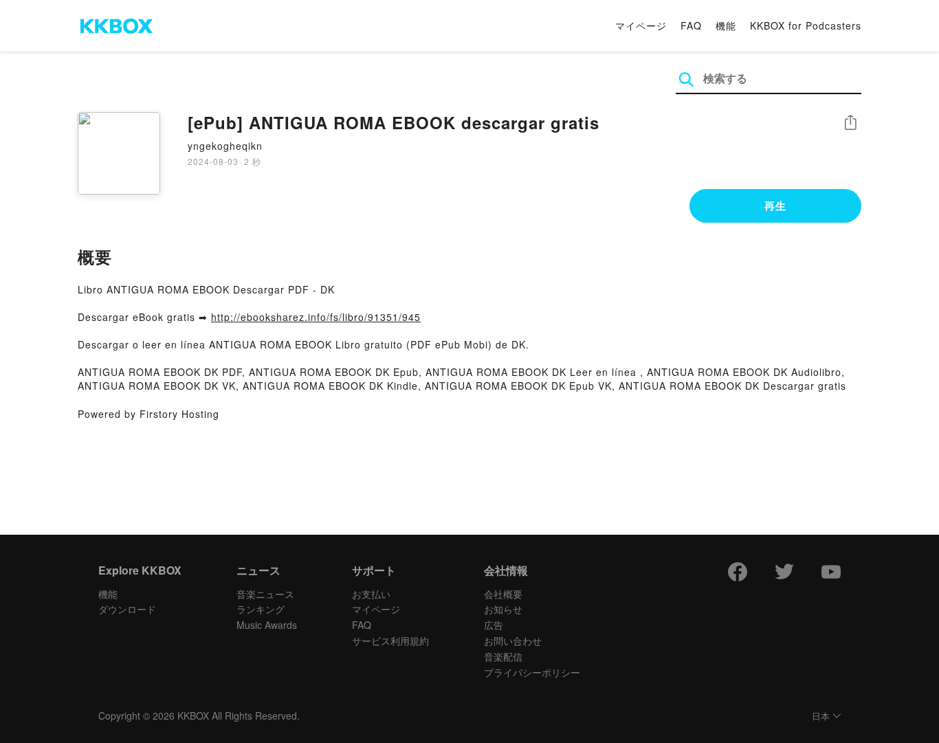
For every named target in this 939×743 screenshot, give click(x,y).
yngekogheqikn (225, 146)
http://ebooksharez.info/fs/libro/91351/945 (316, 317)
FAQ (691, 25)
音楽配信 (503, 656)
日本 (821, 716)
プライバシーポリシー (532, 672)
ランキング (260, 609)
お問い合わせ (513, 640)
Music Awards (266, 625)
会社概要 (503, 594)
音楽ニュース (265, 594)
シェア (850, 122)
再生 (775, 205)
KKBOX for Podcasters (805, 25)
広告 (493, 625)
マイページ (641, 25)
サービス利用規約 (390, 640)
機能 (726, 25)
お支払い (371, 594)
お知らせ (503, 609)
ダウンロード (127, 609)
